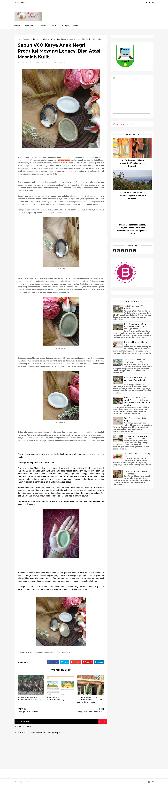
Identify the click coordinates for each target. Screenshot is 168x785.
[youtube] (146, 2)
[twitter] (149, 2)
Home (17, 2)
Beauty (54, 26)
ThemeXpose (27, 782)
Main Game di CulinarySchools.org (55, 698)
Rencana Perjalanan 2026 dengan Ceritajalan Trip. (135, 361)
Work (75, 26)
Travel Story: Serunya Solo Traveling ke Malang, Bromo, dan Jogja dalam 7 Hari (136, 326)
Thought (65, 26)
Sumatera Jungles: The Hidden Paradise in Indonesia (30, 698)
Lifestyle (42, 26)
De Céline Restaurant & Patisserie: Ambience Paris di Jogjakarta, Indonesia (89, 699)
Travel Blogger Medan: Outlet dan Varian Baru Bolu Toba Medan (136, 379)
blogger (102, 721)
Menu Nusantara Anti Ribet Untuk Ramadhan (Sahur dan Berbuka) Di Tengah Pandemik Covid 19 (137, 401)
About (23, 2)
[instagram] (152, 2)
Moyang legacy (64, 160)
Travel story (29, 26)
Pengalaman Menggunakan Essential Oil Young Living (136, 437)
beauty (27, 39)
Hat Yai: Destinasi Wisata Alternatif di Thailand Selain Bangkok (132, 163)
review (33, 39)
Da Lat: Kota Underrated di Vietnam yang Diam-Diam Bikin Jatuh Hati (132, 195)
